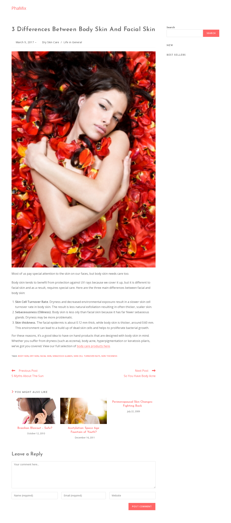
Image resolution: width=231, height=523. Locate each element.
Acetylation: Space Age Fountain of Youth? (83, 430)
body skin (23, 356)
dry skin (34, 356)
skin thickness (109, 356)
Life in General (73, 42)
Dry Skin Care (50, 42)
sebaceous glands (63, 356)
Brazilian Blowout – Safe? (34, 428)
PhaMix (19, 8)
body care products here (93, 346)
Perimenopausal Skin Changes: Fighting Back (132, 403)
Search (171, 27)
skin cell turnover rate (87, 356)
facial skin (45, 356)
